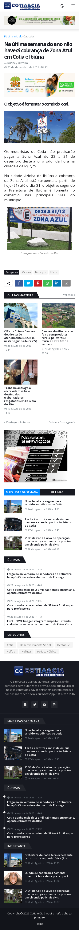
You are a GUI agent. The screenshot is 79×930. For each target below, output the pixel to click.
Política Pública (46, 651)
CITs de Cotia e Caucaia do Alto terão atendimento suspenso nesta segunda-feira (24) (20, 336)
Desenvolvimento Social (35, 645)
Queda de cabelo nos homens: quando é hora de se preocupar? (46, 874)
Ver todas (69, 295)
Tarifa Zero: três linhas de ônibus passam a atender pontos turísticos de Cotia (48, 522)
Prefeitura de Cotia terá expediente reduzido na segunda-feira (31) (49, 856)
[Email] (66, 283)
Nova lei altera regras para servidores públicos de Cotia (44, 503)
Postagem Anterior (18, 422)
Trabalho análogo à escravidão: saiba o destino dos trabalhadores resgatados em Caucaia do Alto (20, 396)
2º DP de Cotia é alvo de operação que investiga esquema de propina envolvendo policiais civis (48, 541)
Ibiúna (53, 272)
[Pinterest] (38, 283)
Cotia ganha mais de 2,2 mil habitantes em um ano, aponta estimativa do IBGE (41, 591)
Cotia (10, 645)
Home (39, 924)
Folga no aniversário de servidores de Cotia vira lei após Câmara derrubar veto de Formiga (39, 575)
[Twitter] (28, 283)
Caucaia (28, 36)
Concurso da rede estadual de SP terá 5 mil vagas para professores (40, 607)
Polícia (11, 651)
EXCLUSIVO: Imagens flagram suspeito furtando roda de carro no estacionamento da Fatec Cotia (39, 623)
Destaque (40, 272)
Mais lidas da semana (22, 492)
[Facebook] (19, 283)
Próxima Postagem (61, 422)
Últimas (57, 492)
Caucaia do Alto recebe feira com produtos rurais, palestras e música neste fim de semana (57, 338)
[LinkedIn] (57, 283)
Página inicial (12, 36)
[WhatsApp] (47, 283)
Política (26, 651)
